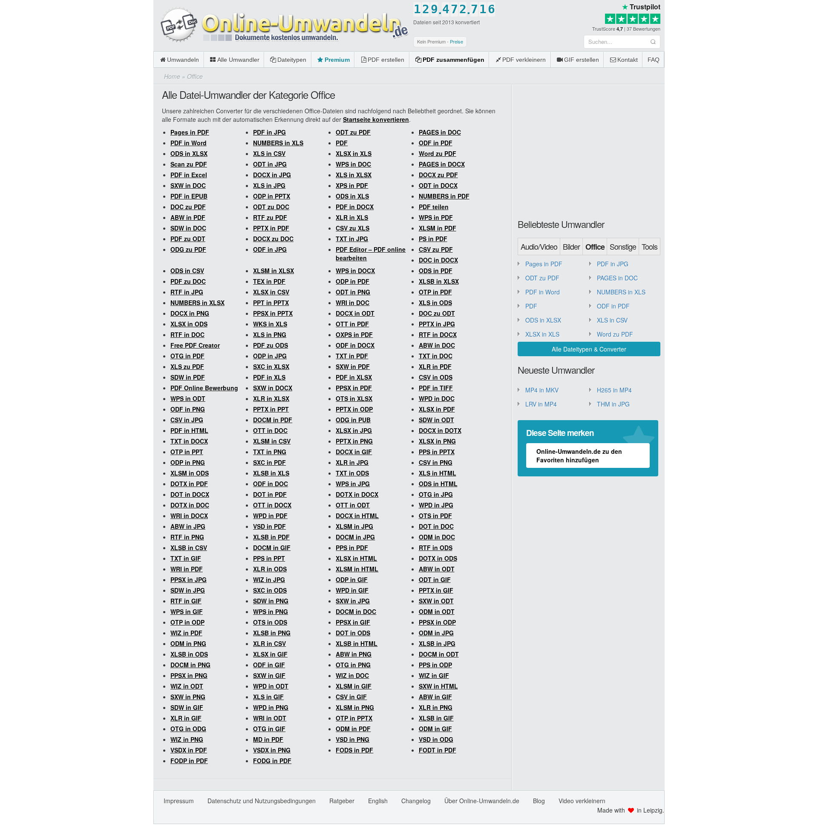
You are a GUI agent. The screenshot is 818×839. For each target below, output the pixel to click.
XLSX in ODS (188, 324)
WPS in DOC (353, 164)
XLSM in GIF (354, 686)
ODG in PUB (353, 419)
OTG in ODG (188, 728)
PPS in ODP (435, 664)
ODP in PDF (352, 281)
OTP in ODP (187, 622)
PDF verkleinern (524, 59)
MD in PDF (268, 739)
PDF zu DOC (188, 281)
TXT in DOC (435, 356)
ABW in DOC (437, 345)
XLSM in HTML (357, 569)
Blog (539, 800)
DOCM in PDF (272, 419)
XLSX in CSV (271, 292)
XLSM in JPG (354, 526)
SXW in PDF (353, 366)
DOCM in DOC (356, 611)
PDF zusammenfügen (453, 59)
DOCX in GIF (354, 451)
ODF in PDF (435, 142)
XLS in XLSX (354, 174)
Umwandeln (183, 59)
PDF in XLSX (354, 377)
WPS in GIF (186, 611)
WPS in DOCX (355, 270)
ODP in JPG (270, 356)
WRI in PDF (186, 569)
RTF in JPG (186, 292)
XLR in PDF (435, 366)
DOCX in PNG (189, 313)
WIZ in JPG (269, 579)
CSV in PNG (435, 462)
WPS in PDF (436, 217)
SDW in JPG (187, 590)
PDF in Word (188, 142)
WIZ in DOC (352, 675)
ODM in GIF (435, 728)
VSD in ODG (436, 739)
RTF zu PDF (270, 217)
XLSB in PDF (271, 537)
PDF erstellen (386, 59)
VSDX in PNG (272, 750)
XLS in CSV (269, 153)
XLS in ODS (435, 302)
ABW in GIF (435, 696)
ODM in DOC (437, 537)
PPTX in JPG (437, 324)
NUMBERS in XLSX (197, 302)
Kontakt (627, 59)
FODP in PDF (189, 760)
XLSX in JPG (354, 430)
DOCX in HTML (357, 515)
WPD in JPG (436, 505)
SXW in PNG (187, 696)
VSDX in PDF (188, 750)
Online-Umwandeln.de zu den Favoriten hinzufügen (579, 455)
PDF (342, 142)
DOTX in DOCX (357, 494)
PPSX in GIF (353, 622)
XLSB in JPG (437, 643)
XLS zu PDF (187, 366)
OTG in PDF (187, 356)
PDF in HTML (189, 430)
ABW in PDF (187, 217)
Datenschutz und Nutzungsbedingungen (261, 800)
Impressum (179, 800)
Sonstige (623, 246)
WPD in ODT (270, 686)
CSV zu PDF (436, 249)
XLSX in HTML (356, 558)
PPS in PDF (352, 547)
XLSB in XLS (271, 473)
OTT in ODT (353, 505)
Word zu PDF (437, 153)
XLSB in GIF (436, 718)
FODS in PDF (354, 750)
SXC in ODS (270, 590)
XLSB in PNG (272, 633)
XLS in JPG (269, 185)
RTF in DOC (187, 334)
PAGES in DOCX (442, 164)
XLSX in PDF (437, 409)
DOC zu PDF (188, 206)
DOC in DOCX (438, 260)
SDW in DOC (188, 228)
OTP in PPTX (354, 718)
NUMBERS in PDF (444, 196)
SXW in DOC (188, 185)
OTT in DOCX (272, 505)
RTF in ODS (435, 547)
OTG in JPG (436, 494)
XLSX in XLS (354, 153)
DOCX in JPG (272, 174)
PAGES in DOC (440, 132)
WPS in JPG (353, 483)
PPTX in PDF (271, 228)
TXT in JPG (352, 238)
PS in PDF (433, 238)
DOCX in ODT (355, 313)
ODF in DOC (270, 483)
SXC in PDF (269, 462)
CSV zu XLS (352, 228)
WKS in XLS (270, 324)
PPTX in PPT (271, 409)
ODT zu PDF (353, 132)
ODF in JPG (270, 249)
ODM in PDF (353, 728)
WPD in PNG (270, 707)
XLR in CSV (269, 643)
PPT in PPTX (271, 302)
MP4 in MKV (542, 390)
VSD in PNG (352, 739)
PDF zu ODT (187, 238)
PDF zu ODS (270, 345)
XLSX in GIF (270, 654)
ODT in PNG (353, 292)
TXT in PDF (352, 356)
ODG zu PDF (188, 249)
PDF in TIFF (436, 387)
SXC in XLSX (271, 366)
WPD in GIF (352, 590)
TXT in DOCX (189, 441)
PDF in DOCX (355, 206)
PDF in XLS (269, 377)
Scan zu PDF (188, 164)
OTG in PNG (353, 664)
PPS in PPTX (437, 451)
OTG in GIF (269, 728)
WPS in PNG (270, 611)
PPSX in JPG (188, 579)
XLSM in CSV (272, 441)
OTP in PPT (186, 451)
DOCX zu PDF (438, 174)
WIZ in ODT (186, 686)
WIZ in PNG (186, 739)
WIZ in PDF (186, 633)
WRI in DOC (352, 302)
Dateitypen (291, 59)
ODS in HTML (438, 483)
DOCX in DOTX (440, 430)
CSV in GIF (351, 696)
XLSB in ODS (189, 654)
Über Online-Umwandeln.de (481, 800)
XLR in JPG (352, 462)
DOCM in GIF (272, 547)
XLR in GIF (186, 718)
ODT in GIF (435, 579)
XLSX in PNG (437, 441)
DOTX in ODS (438, 558)
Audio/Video (539, 246)
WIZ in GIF (434, 675)
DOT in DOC (436, 526)
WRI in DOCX (189, 515)
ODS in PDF (435, 270)
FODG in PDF (272, 760)
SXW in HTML (438, 686)
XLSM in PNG (355, 707)
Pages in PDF (189, 132)
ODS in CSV (187, 270)
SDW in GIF (186, 707)
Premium (337, 59)
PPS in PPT (269, 558)
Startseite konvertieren (376, 119)
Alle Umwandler (238, 59)
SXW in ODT (436, 601)
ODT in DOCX (438, 185)
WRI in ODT (269, 718)
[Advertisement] (591, 150)
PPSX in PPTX (273, 313)
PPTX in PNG (354, 441)
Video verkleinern (582, 800)
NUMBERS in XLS (278, 142)
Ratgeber (341, 800)
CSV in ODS (435, 377)
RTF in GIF (186, 601)
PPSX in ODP (437, 622)
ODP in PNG (187, 462)
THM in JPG (613, 404)
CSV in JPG (186, 419)
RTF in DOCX (438, 334)
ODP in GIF (352, 579)
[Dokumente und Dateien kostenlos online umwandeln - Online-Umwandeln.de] (281, 25)
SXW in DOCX (272, 387)
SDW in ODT (436, 419)
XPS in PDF (352, 185)
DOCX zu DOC (273, 238)
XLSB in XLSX (439, 281)
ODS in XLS (352, 196)
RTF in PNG (187, 537)
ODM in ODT (437, 611)
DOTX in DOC (189, 505)
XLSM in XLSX (273, 270)
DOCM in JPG (355, 537)
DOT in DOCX (189, 494)
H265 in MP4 (614, 390)
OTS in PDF (435, 515)
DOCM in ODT (439, 654)
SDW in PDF (187, 377)
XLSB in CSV (188, 547)
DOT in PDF (270, 494)
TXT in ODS (352, 473)
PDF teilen (434, 206)
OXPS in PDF (354, 334)
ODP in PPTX (271, 196)
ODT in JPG (270, 164)
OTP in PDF (435, 292)
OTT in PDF (352, 324)
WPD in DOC (437, 398)
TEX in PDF (269, 281)
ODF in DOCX (355, 345)
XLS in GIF (268, 696)
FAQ (654, 59)
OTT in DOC (270, 430)
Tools (649, 246)
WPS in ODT (187, 398)
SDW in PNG (270, 601)
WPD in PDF (270, 515)
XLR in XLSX (271, 398)
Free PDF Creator (195, 345)
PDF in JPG (269, 132)
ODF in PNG (187, 409)
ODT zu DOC (271, 206)
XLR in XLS (352, 217)
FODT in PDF (437, 750)
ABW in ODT (437, 569)
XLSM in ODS (189, 473)
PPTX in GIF (436, 590)
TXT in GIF (185, 558)
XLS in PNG (269, 334)
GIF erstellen (581, 59)
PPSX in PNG (188, 675)
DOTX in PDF (189, 483)
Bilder (571, 246)
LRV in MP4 (541, 404)
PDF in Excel (188, 174)
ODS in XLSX (188, 153)
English (378, 800)
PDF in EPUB (188, 196)
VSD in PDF (269, 526)
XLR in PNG (435, 707)
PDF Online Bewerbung (204, 387)
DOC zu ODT (437, 313)
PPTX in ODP (354, 409)
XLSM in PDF (437, 228)
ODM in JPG (436, 633)
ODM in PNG (188, 643)
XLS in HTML (437, 473)
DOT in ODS (353, 633)
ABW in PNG (354, 654)
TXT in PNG (269, 451)
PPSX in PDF (354, 387)
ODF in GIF (269, 664)
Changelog (416, 800)
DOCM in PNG (190, 664)
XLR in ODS (270, 569)
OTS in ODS (270, 622)
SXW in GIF (269, 675)
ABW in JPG (187, 526)
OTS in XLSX (354, 398)
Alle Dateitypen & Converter (589, 349)
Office (595, 246)
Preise (456, 41)
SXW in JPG (353, 601)
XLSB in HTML (356, 643)
